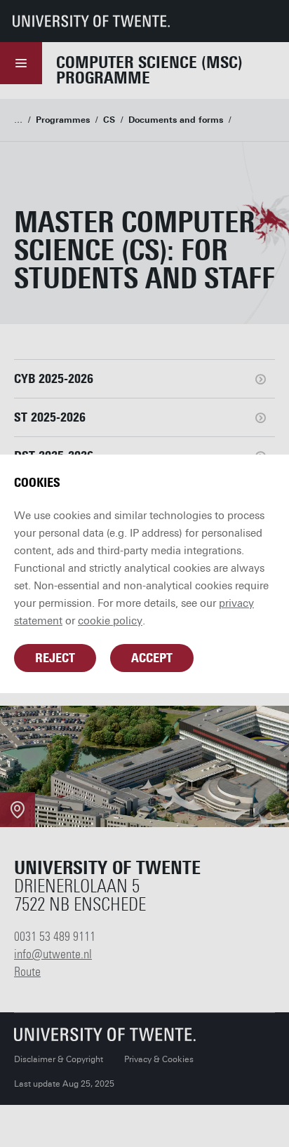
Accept (152, 658)
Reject (55, 658)
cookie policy (110, 621)
